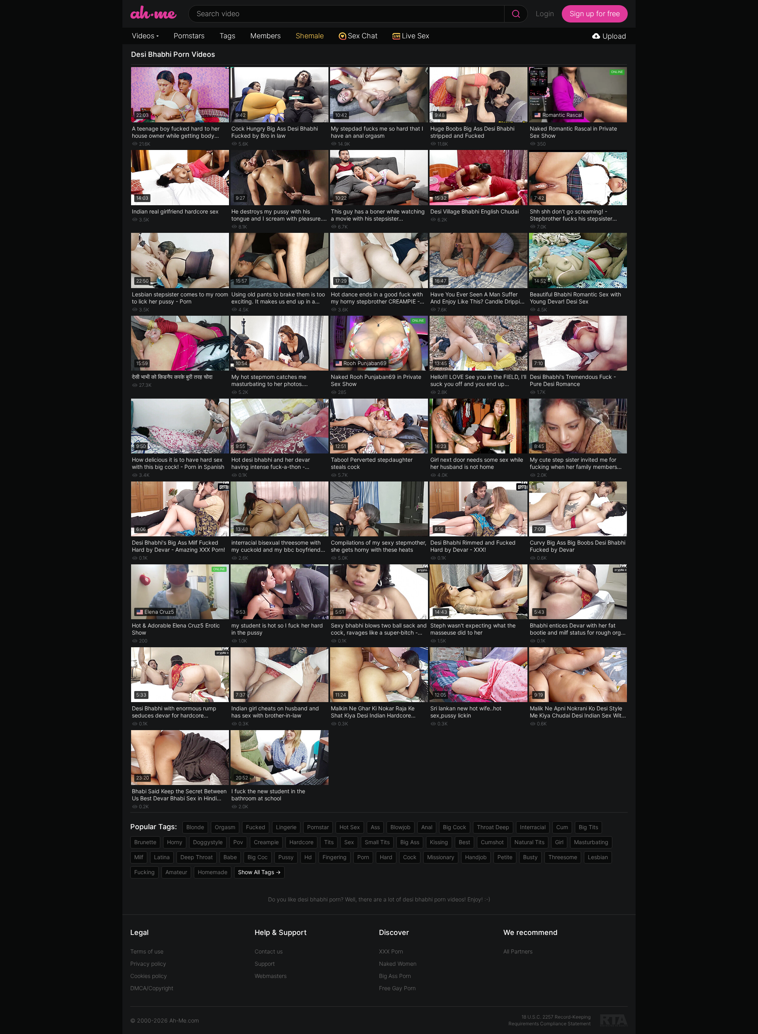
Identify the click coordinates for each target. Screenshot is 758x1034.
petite (504, 857)
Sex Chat (362, 36)
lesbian (598, 857)
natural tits (529, 842)
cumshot (492, 842)
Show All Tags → (259, 872)
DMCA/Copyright (151, 988)
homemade (212, 872)
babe (230, 857)
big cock (454, 827)
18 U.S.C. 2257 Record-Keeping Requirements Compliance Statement (549, 1020)
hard (386, 857)
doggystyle (208, 842)
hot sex (350, 827)
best (464, 842)
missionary (440, 857)
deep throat (196, 857)
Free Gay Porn (397, 988)
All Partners (518, 951)
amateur (176, 872)
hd (308, 857)
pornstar (318, 827)
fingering (335, 857)
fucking (144, 872)
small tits (377, 842)
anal (426, 827)
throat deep (493, 827)
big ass (409, 842)
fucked (255, 827)
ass (375, 827)
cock (410, 857)
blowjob (400, 827)
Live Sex (415, 36)
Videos (143, 36)
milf (138, 857)
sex (349, 842)
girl (559, 842)
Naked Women (398, 963)
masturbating (591, 842)
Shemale (310, 36)
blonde (195, 827)
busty (530, 857)
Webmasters (271, 975)
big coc (258, 857)
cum (562, 827)
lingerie (286, 827)
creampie (266, 842)
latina (162, 857)
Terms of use (146, 951)
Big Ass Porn (395, 975)
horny (174, 842)
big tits (588, 827)
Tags (227, 36)
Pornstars (189, 36)
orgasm (225, 827)
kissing (439, 842)
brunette (145, 842)
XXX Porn (391, 951)
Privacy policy (148, 963)
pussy (286, 857)
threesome (562, 857)
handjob (476, 857)
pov (238, 842)
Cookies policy (148, 975)
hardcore (301, 842)
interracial (533, 827)
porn (363, 857)
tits (329, 842)
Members (265, 36)
